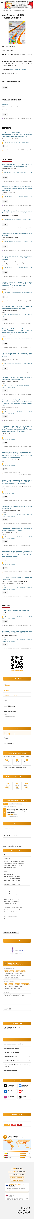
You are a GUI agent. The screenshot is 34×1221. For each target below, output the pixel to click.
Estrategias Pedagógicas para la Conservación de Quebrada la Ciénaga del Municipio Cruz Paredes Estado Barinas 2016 (17, 402)
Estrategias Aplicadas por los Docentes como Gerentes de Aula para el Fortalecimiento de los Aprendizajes (17, 330)
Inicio (4, 8)
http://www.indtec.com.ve (18, 70)
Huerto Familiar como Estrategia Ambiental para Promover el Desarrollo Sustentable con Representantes (17, 284)
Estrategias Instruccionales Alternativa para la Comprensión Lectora (17, 529)
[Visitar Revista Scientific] (17, 662)
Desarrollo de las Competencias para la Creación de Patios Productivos (17, 378)
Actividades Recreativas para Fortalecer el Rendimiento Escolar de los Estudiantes (17, 212)
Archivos (10, 8)
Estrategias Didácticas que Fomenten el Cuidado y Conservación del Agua (17, 307)
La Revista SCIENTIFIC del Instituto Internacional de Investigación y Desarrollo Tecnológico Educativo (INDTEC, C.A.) (17, 134)
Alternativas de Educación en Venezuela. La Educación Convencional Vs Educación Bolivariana (17, 188)
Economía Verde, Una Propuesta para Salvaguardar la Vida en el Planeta (17, 632)
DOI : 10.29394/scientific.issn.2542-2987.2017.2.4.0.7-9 (17, 143)
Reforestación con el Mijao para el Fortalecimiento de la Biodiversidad (17, 165)
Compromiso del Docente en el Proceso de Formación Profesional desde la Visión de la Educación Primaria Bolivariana (17, 482)
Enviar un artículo (11, 932)
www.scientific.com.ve (17, 670)
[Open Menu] (2, 2)
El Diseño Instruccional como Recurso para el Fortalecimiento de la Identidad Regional (17, 257)
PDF (5, 87)
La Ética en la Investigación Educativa (15, 610)
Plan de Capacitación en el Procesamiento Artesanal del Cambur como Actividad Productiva (17, 355)
